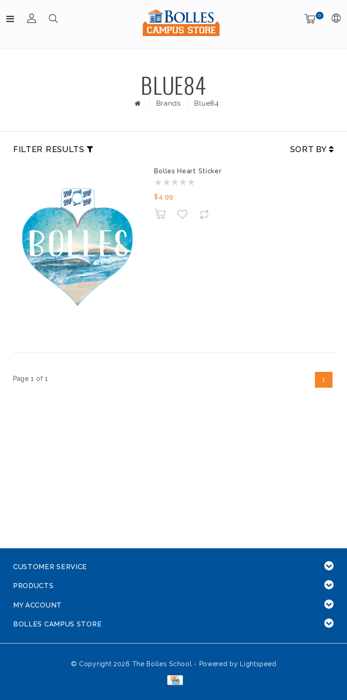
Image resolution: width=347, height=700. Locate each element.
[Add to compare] (204, 214)
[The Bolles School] (181, 22)
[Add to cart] (159, 214)
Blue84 (206, 103)
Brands (168, 103)
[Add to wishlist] (182, 214)
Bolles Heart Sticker (187, 171)
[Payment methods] (173, 679)
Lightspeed (258, 664)
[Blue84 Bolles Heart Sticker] (77, 248)
